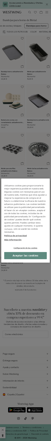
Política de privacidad (15, 235)
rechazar (8, 228)
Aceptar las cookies (25, 255)
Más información (12, 239)
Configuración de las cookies (25, 248)
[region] (25, 220)
